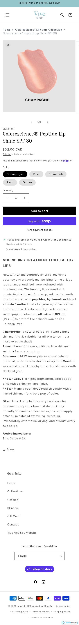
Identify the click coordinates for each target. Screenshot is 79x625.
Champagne (15, 174)
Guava (27, 182)
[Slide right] (48, 122)
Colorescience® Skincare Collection (38, 29)
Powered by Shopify (41, 606)
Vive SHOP (24, 606)
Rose (36, 174)
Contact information (41, 617)
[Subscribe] (60, 556)
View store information (21, 249)
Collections (15, 491)
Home (6, 29)
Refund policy (63, 606)
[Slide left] (31, 122)
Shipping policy (62, 611)
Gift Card (13, 516)
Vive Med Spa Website (22, 532)
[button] (7, 15)
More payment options (39, 229)
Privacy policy (20, 611)
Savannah (56, 174)
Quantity (8, 190)
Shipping (7, 154)
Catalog (12, 500)
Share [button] (11, 449)
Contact (13, 524)
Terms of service (41, 611)
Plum (10, 182)
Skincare (13, 508)
